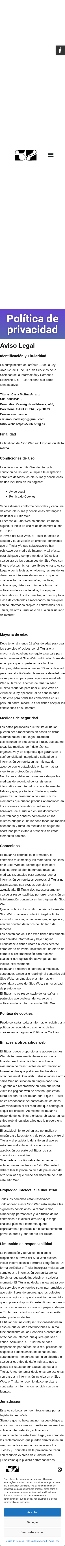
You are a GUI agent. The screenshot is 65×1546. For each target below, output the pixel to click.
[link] (60, 50)
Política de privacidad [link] (36, 1541)
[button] (59, 1469)
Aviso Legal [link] (54, 1541)
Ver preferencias (32, 1532)
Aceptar (32, 1512)
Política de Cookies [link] (14, 1541)
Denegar (32, 1522)
